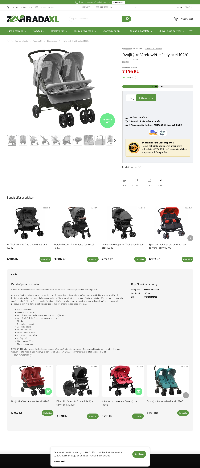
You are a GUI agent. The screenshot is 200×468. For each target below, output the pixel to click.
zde (108, 455)
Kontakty (86, 7)
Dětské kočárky (151, 289)
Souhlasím (139, 454)
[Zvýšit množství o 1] (133, 96)
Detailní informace (130, 167)
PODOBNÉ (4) (23, 355)
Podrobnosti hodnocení (153, 49)
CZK (177, 7)
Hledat (126, 19)
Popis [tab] (14, 274)
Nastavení (59, 461)
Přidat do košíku (146, 98)
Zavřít (140, 177)
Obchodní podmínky (104, 7)
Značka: (130, 59)
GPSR (104, 351)
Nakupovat (118, 2)
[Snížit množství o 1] (133, 99)
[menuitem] (16, 31)
